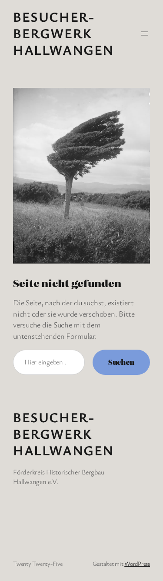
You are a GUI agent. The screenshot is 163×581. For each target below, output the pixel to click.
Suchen (121, 362)
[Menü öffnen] (145, 33)
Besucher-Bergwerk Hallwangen (63, 33)
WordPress (137, 563)
